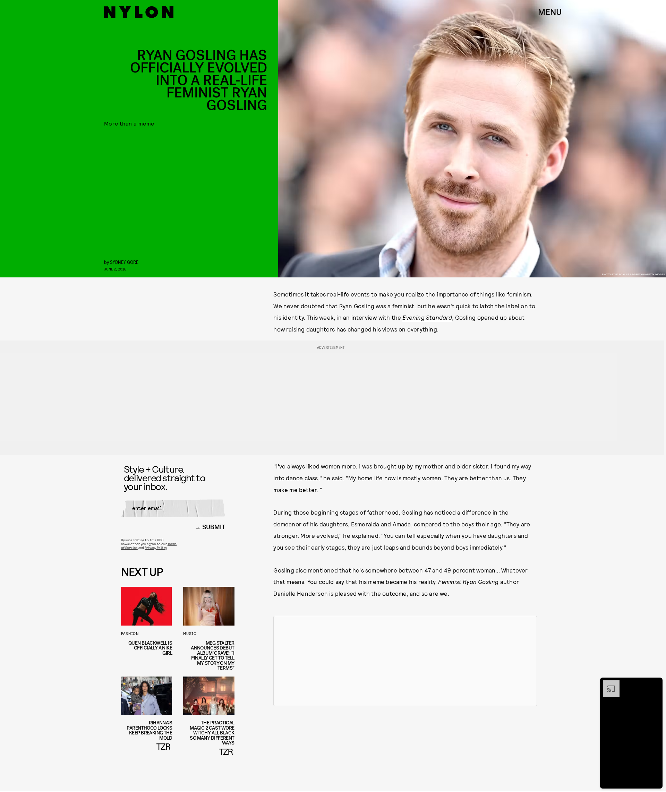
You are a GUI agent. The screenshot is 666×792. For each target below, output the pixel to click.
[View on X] (405, 661)
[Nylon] (138, 12)
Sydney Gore (124, 262)
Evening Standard (427, 317)
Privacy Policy (155, 547)
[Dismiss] (654, 684)
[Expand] (607, 684)
